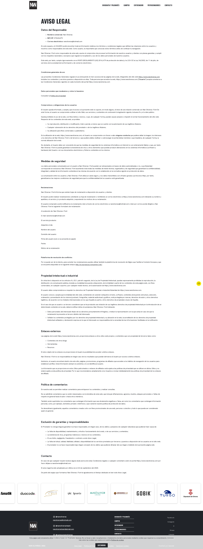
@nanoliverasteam (63, 526)
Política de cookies (117, 540)
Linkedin (171, 534)
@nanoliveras (61, 517)
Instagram (171, 522)
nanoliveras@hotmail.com (62, 520)
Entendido (102, 545)
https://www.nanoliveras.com (149, 77)
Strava (172, 530)
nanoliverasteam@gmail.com (63, 529)
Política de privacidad (58, 96)
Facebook (170, 518)
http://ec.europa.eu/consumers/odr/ (88, 264)
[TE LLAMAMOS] (198, 283)
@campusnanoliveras (64, 535)
